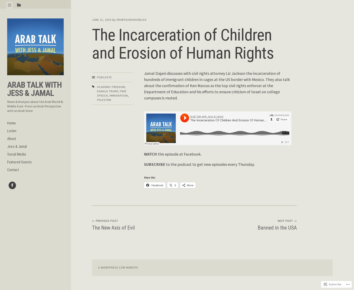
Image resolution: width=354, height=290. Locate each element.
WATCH (150, 154)
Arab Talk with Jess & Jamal (34, 89)
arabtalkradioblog (131, 20)
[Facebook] (12, 186)
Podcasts (104, 77)
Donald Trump (107, 91)
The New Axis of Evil (113, 225)
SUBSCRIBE (154, 164)
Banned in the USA (277, 225)
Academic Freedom (111, 87)
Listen (11, 131)
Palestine (104, 100)
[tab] (9, 5)
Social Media (16, 154)
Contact (13, 170)
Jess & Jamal (17, 146)
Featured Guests (19, 162)
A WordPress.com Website (118, 267)
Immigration (119, 95)
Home (11, 123)
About (11, 138)
